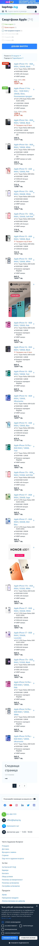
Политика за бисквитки (10, 883)
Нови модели (9, 24)
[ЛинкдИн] (22, 805)
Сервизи (5, 855)
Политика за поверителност (12, 880)
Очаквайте (9, 37)
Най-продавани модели (13, 30)
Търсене (6, 11)
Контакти (5, 873)
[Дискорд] (34, 805)
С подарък (9, 40)
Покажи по (7, 56)
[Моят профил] (35, 11)
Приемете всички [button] (9, 938)
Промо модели (10, 27)
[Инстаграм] (16, 805)
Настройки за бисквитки (11, 886)
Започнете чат (13, 826)
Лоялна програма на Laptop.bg (13, 901)
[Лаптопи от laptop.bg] (10, 7)
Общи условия (7, 876)
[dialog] (19, 925)
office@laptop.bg (14, 820)
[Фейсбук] (5, 805)
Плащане (5, 846)
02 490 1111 (32, 7)
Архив (4, 895)
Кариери (5, 870)
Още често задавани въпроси (13, 858)
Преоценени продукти (10, 898)
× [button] (37, 906)
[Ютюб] (11, 805)
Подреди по (8, 58)
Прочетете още (6, 918)
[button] (20, 943)
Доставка (5, 849)
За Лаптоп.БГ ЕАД (9, 867)
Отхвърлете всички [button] (28, 938)
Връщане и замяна (9, 852)
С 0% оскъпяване (11, 34)
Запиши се (35, 799)
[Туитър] (28, 805)
